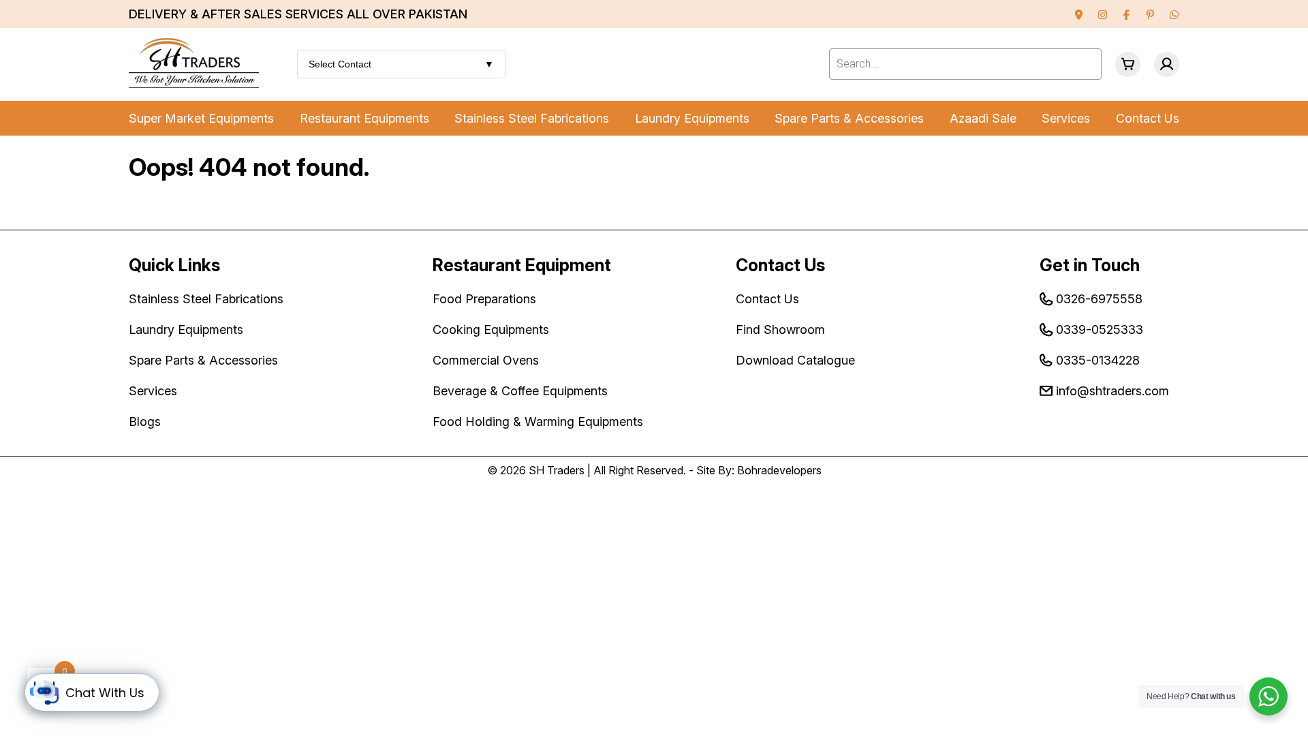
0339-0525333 (1099, 329)
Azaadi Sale (983, 118)
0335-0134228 (1098, 360)
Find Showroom (780, 329)
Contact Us (1147, 118)
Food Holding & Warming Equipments (538, 421)
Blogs (145, 421)
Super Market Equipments (201, 118)
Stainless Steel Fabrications (531, 118)
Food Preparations (484, 299)
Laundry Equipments (692, 118)
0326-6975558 (1099, 299)
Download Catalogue (795, 360)
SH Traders (557, 470)
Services (1066, 118)
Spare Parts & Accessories (849, 118)
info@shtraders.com (1112, 391)
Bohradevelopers (779, 470)
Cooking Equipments (491, 329)
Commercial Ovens (486, 360)
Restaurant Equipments (364, 118)
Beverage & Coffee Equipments (520, 391)
